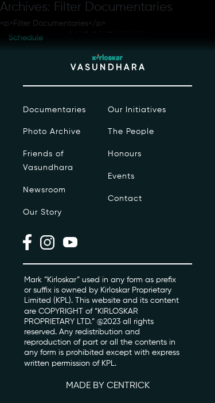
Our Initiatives (137, 110)
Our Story (42, 212)
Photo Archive (52, 132)
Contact (125, 199)
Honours (125, 154)
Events (121, 176)
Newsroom (44, 190)
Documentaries (54, 110)
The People (131, 132)
